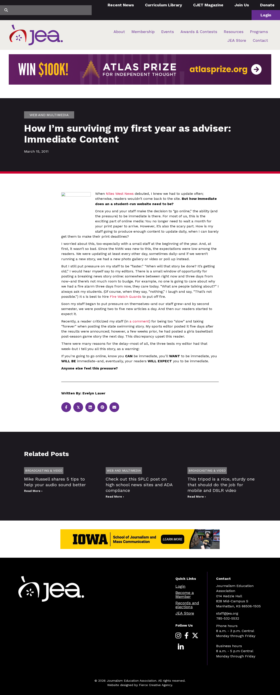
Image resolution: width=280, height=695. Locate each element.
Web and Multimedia (49, 115)
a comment (139, 321)
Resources (233, 31)
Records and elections (187, 605)
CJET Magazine (208, 5)
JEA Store (237, 40)
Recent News (121, 5)
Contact (260, 40)
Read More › (33, 491)
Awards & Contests (198, 31)
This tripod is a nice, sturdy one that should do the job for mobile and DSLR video (221, 484)
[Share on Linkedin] (90, 407)
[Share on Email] (114, 407)
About (119, 31)
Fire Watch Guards (125, 296)
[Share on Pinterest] (102, 407)
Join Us (241, 5)
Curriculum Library (163, 5)
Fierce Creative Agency (155, 685)
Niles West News (120, 194)
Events (167, 31)
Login (266, 15)
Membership (143, 31)
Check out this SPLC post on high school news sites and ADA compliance (139, 484)
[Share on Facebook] (66, 407)
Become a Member (184, 594)
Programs (259, 31)
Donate (267, 5)
